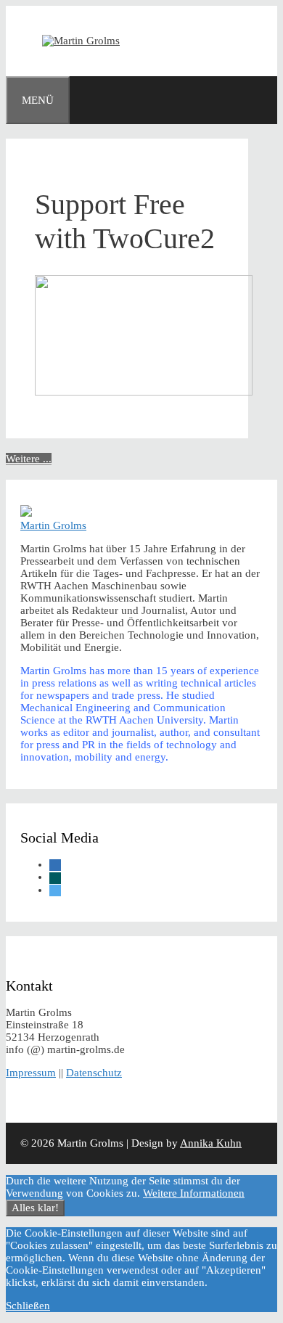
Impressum (31, 1072)
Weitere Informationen (194, 1193)
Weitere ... (29, 458)
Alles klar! (35, 1207)
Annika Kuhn (211, 1143)
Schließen (28, 1305)
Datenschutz (94, 1072)
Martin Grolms (53, 525)
